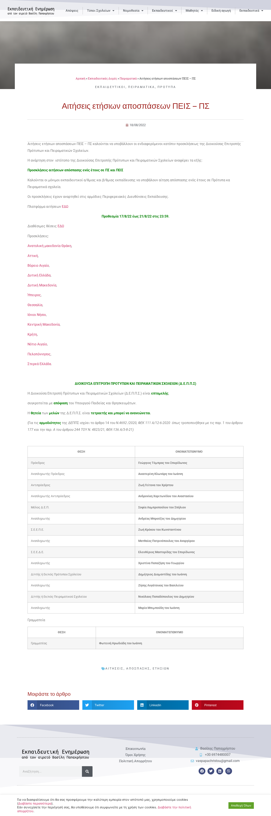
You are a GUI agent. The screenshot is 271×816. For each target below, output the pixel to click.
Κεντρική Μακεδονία (44, 324)
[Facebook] (202, 771)
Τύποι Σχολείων (98, 11)
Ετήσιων (161, 668)
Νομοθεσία (131, 11)
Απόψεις (72, 11)
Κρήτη (32, 334)
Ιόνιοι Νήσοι (37, 315)
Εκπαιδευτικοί (162, 11)
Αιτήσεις (114, 668)
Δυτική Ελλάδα (39, 275)
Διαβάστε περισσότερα (34, 803)
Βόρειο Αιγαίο (38, 266)
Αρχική (80, 78)
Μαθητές (192, 11)
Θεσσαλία (35, 305)
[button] (53, 705)
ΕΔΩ (65, 207)
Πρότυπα (167, 87)
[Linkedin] (219, 771)
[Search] (87, 771)
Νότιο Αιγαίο (37, 344)
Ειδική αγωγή (221, 11)
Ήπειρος (34, 295)
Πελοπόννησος (39, 354)
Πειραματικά (128, 78)
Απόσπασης (138, 668)
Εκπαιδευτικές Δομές (102, 78)
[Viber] (228, 771)
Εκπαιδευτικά (249, 11)
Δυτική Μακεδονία (42, 285)
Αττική (33, 256)
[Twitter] (210, 771)
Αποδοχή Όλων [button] (241, 805)
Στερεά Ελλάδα (39, 364)
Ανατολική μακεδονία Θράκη (49, 246)
